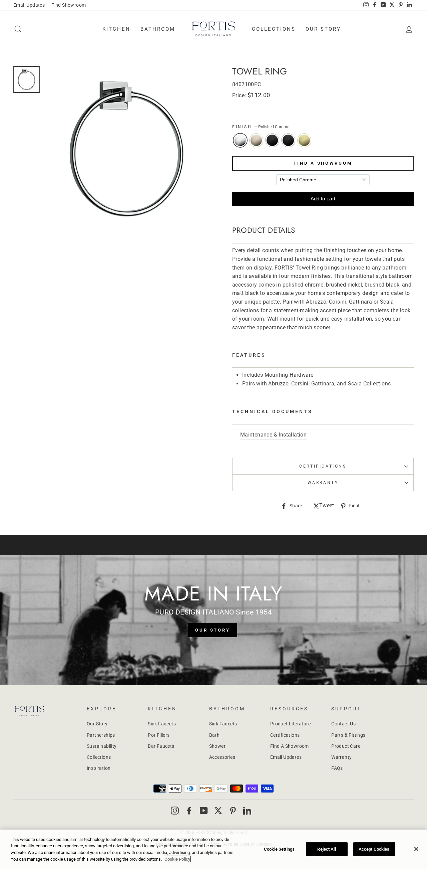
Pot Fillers (158, 735)
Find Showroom (68, 5)
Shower (217, 746)
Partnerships (101, 735)
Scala (355, 383)
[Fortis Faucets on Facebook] (189, 810)
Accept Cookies (374, 849)
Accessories (222, 757)
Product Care (345, 746)
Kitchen (116, 29)
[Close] (416, 849)
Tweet (326, 506)
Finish (260, 127)
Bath (214, 735)
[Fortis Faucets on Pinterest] (233, 810)
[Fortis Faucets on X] (218, 810)
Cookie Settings (279, 849)
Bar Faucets (161, 746)
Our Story (323, 29)
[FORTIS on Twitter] (392, 5)
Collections (274, 29)
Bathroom (157, 29)
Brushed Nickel (256, 140)
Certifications (322, 466)
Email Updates (29, 5)
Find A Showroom (323, 163)
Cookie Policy (177, 858)
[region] (213, 850)
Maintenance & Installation (273, 434)
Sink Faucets (162, 723)
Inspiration (98, 768)
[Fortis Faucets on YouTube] (204, 810)
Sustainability (102, 746)
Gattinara (323, 383)
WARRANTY (323, 482)
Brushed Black (272, 140)
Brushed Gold (304, 140)
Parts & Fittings (348, 735)
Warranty (341, 757)
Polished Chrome (240, 140)
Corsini (300, 383)
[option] (127, 148)
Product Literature (290, 723)
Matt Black (288, 140)
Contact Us (343, 723)
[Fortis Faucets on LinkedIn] (247, 810)
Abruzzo (278, 383)
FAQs (337, 768)
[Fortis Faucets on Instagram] (175, 810)
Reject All (326, 849)
